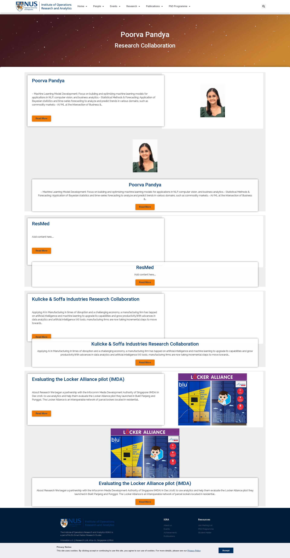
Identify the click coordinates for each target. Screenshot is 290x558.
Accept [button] (226, 550)
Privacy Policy (193, 550)
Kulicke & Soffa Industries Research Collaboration (85, 299)
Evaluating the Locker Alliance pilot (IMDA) (78, 379)
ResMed (41, 223)
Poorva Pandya (48, 80)
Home (80, 6)
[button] (263, 6)
